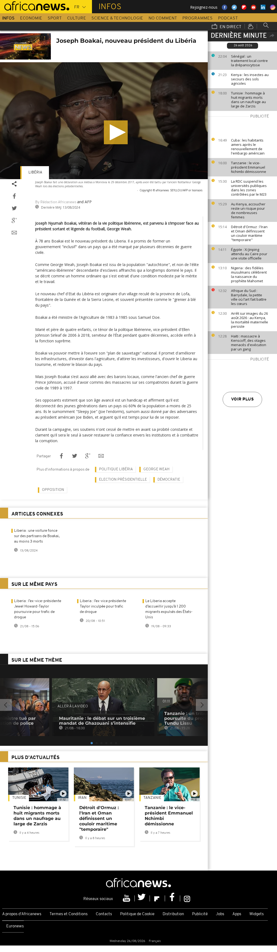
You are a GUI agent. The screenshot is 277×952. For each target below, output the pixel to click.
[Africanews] (34, 5)
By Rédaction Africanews (55, 202)
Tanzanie (152, 798)
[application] (104, 120)
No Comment (163, 18)
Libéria (35, 172)
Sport (55, 18)
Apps (236, 914)
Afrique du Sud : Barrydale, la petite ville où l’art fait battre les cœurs (248, 297)
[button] (116, 132)
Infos (8, 18)
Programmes (197, 18)
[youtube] (127, 898)
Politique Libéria (116, 469)
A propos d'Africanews (21, 914)
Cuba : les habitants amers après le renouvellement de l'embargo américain (248, 146)
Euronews (15, 926)
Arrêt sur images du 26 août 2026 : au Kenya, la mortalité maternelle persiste (249, 320)
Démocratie (168, 480)
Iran (82, 798)
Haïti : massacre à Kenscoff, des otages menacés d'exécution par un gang (248, 342)
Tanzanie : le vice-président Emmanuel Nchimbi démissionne (248, 167)
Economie (31, 18)
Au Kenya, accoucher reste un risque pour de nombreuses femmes (248, 210)
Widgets (256, 914)
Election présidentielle (123, 480)
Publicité (200, 914)
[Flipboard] (157, 898)
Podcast (228, 18)
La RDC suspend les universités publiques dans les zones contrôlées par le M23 (249, 187)
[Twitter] (142, 898)
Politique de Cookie (137, 914)
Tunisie (19, 798)
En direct (230, 27)
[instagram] (187, 898)
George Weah (156, 469)
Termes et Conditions (69, 914)
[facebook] (172, 898)
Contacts (104, 914)
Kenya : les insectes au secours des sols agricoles (250, 79)
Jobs (220, 914)
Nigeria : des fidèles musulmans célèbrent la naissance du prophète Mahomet (249, 274)
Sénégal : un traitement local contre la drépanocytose (249, 60)
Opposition (53, 490)
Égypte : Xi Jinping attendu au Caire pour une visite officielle (249, 253)
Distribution (173, 914)
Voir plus (242, 399)
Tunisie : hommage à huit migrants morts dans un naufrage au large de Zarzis (248, 99)
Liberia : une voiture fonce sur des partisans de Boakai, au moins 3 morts (37, 536)
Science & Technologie (117, 18)
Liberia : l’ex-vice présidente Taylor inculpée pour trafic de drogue (103, 606)
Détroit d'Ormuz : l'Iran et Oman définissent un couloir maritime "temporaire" (249, 233)
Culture (76, 18)
